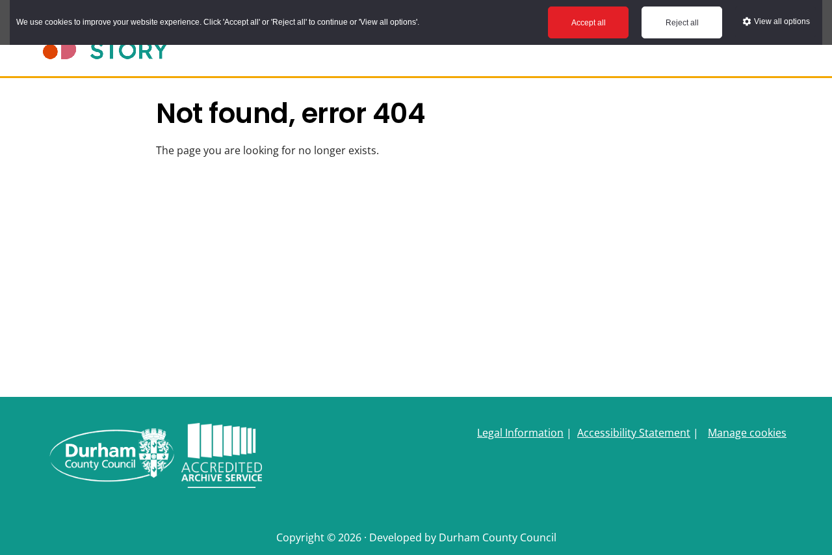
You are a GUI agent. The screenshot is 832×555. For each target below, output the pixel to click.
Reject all (682, 22)
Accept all (588, 22)
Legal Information (520, 433)
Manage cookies (747, 433)
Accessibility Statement (633, 433)
